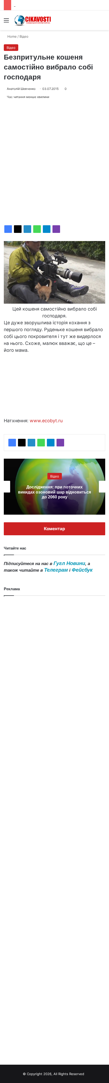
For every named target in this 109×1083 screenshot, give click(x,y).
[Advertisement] (54, 162)
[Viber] (56, 229)
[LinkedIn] (27, 229)
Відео (24, 36)
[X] (18, 229)
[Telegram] (46, 229)
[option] (54, 487)
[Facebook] (8, 229)
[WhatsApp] (37, 229)
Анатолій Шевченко (21, 89)
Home (11, 36)
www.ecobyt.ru (46, 420)
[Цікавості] (33, 20)
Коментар (54, 528)
